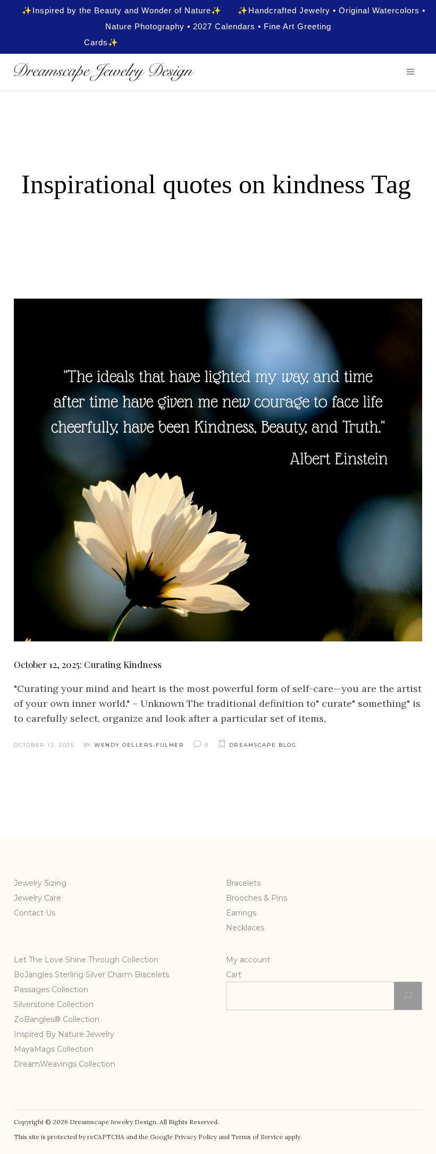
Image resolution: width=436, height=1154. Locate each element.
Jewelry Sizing (40, 883)
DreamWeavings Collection (64, 1064)
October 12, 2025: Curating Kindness (88, 664)
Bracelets (243, 883)
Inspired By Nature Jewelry (64, 1034)
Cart (233, 974)
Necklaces (245, 928)
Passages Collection (51, 989)
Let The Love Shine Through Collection (86, 960)
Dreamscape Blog (263, 744)
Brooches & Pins (256, 898)
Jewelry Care (37, 898)
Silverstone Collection (54, 1004)
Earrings (241, 913)
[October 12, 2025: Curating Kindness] (218, 470)
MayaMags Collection (54, 1049)
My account (248, 960)
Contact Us (34, 913)
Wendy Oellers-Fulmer (139, 744)
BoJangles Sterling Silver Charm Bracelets (91, 974)
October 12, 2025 (44, 744)
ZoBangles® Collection (56, 1019)
